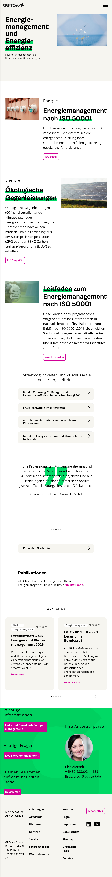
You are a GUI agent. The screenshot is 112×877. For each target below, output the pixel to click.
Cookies (68, 858)
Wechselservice (39, 854)
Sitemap (68, 839)
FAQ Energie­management (22, 755)
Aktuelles (56, 609)
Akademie (35, 817)
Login (66, 817)
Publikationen (73, 585)
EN (96, 5)
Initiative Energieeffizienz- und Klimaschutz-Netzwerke (52, 437)
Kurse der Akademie (36, 548)
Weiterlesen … (19, 674)
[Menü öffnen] (105, 5)
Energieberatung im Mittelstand (44, 408)
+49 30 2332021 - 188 (81, 771)
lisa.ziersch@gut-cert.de (83, 776)
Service (34, 839)
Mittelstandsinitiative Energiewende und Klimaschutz (50, 422)
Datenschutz (71, 832)
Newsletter (12, 792)
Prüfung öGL (15, 260)
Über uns (35, 824)
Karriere (34, 832)
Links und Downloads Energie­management (24, 727)
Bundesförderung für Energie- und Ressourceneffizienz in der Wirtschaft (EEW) (51, 394)
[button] (51, 529)
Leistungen (36, 809)
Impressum (70, 824)
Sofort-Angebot (39, 846)
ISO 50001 (51, 156)
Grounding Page (69, 848)
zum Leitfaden (54, 357)
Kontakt (68, 809)
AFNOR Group (14, 816)
